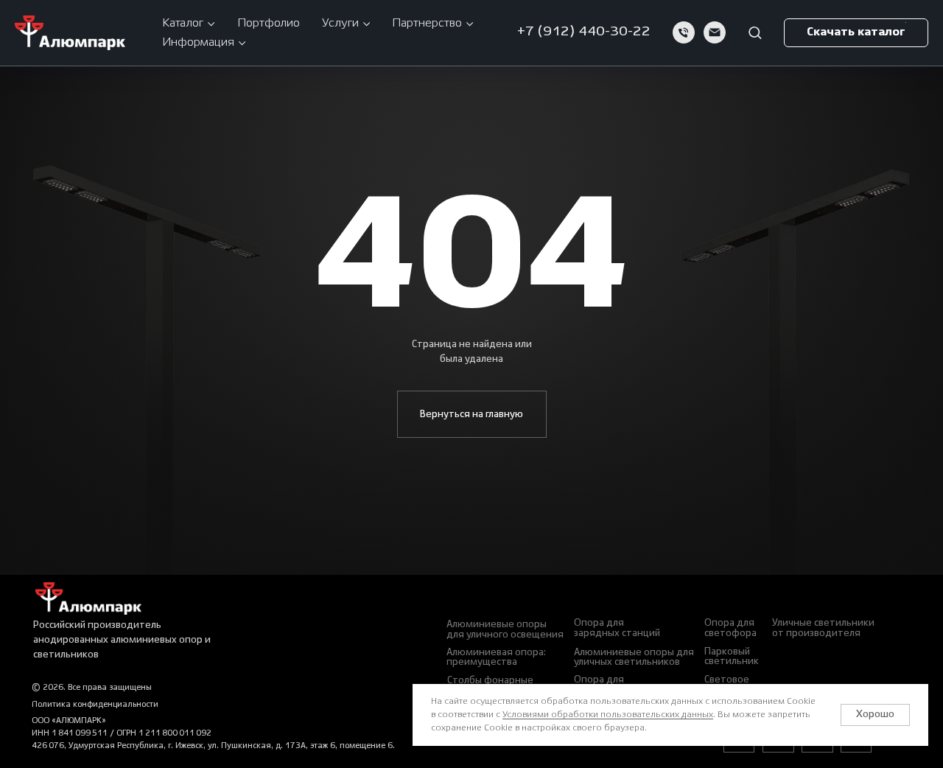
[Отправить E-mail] (715, 32)
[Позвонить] (684, 32)
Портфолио (268, 23)
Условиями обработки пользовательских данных (607, 715)
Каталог (182, 23)
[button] (755, 32)
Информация (198, 42)
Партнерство (427, 23)
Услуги (340, 23)
